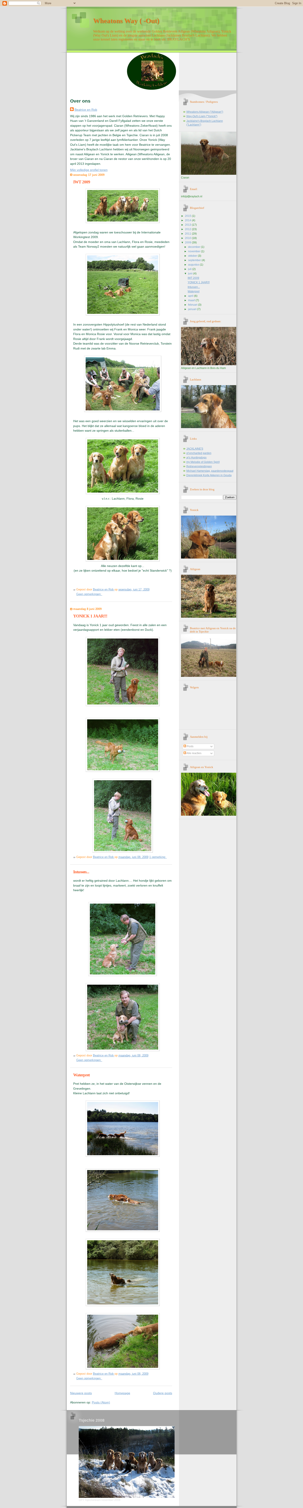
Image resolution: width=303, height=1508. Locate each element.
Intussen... (81, 871)
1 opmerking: (158, 857)
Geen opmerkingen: (89, 594)
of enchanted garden (198, 453)
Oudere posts (162, 1393)
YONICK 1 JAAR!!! (90, 616)
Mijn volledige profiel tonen (89, 170)
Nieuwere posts (81, 1393)
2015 (188, 215)
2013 (188, 224)
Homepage (122, 1393)
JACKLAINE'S (194, 448)
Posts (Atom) (101, 1402)
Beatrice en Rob (86, 109)
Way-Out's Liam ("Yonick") (201, 116)
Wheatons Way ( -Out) (126, 21)
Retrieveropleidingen (199, 466)
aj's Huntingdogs (196, 457)
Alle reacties (193, 753)
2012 (188, 229)
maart (192, 300)
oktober (193, 255)
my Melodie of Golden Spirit (203, 462)
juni (190, 273)
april (191, 295)
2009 (188, 242)
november (194, 251)
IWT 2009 (81, 182)
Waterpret (81, 1075)
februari (193, 304)
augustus (194, 264)
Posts (189, 746)
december (194, 246)
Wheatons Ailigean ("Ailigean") (204, 111)
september (195, 260)
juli (190, 269)
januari (192, 309)
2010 (188, 238)
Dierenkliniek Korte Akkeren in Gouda (209, 475)
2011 (188, 233)
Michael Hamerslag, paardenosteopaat (209, 470)
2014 (188, 220)
